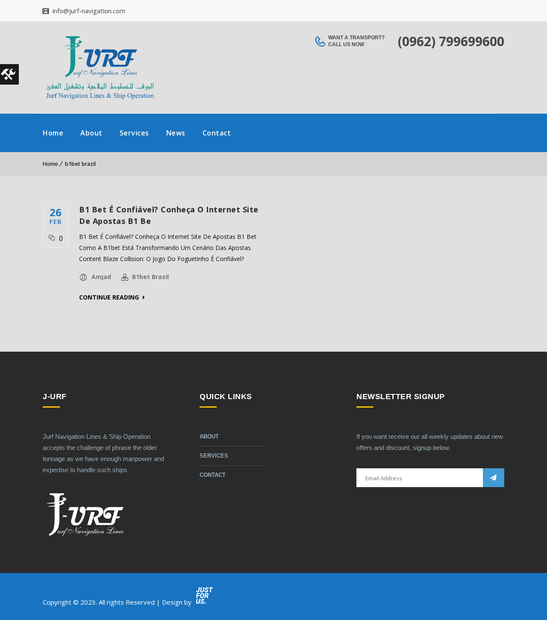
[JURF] (100, 67)
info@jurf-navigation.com (88, 10)
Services (134, 133)
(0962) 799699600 (451, 41)
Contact (217, 133)
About (91, 133)
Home (53, 133)
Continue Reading (110, 297)
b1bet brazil (80, 163)
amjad (101, 277)
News (175, 133)
